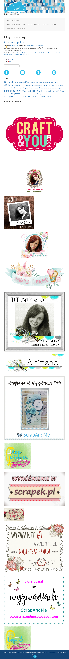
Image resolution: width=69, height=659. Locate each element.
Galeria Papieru (54, 88)
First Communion (34, 88)
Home (8, 24)
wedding (43, 96)
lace (43, 90)
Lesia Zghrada (14, 94)
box (19, 82)
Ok (35, 656)
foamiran (42, 88)
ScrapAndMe (58, 94)
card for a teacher (35, 82)
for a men (47, 88)
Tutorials (54, 24)
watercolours (37, 96)
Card (31, 52)
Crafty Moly (7, 88)
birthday (15, 82)
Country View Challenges (36, 85)
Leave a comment (24, 54)
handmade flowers (51, 52)
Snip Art (15, 96)
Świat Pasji (17, 54)
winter (49, 96)
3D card (19, 52)
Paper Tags (37, 24)
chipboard (9, 85)
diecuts (13, 88)
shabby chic (9, 96)
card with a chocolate (44, 82)
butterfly (22, 82)
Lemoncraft (55, 90)
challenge (36, 52)
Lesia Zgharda (60, 52)
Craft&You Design (49, 85)
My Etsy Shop (16, 24)
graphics (60, 88)
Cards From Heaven (12, 20)
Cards (23, 24)
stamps (19, 96)
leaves (47, 91)
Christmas (23, 85)
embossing (19, 88)
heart (25, 91)
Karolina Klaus (39, 45)
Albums (30, 24)
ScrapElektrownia (8, 54)
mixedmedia (35, 94)
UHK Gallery (24, 96)
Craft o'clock (42, 52)
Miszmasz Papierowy (25, 94)
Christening (16, 85)
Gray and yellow (15, 42)
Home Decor (46, 24)
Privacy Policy (21, 28)
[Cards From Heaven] (34, 6)
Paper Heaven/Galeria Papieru (46, 94)
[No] (67, 654)
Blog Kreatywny (26, 52)
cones (28, 85)
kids (39, 91)
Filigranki (26, 88)
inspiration (33, 90)
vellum (31, 96)
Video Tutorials (11, 28)
